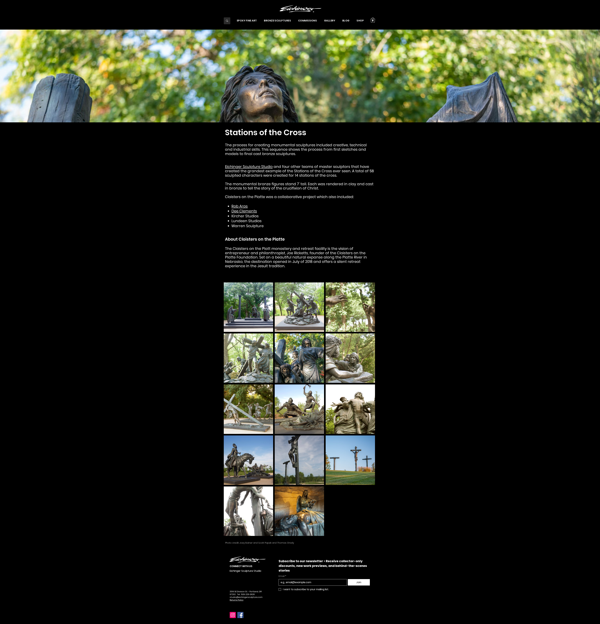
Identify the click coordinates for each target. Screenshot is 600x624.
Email (282, 576)
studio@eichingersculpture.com (246, 597)
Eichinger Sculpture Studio (249, 166)
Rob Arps (239, 206)
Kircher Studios (245, 216)
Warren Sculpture (248, 225)
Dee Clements (244, 211)
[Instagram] (233, 615)
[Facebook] (240, 615)
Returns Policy (236, 600)
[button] (247, 20)
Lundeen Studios (246, 220)
